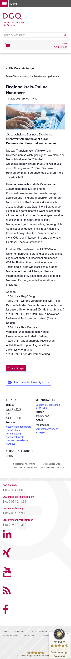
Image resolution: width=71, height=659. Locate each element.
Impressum (43, 632)
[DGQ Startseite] (20, 19)
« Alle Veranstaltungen (21, 68)
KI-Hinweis (45, 635)
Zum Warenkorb (60, 45)
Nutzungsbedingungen (10, 635)
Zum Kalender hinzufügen (29, 382)
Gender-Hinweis (29, 635)
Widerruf (5, 632)
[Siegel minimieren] (68, 633)
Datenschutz (19, 632)
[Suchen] (65, 35)
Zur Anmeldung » (15, 368)
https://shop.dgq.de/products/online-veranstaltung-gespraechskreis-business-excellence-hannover (18, 435)
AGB (31, 632)
